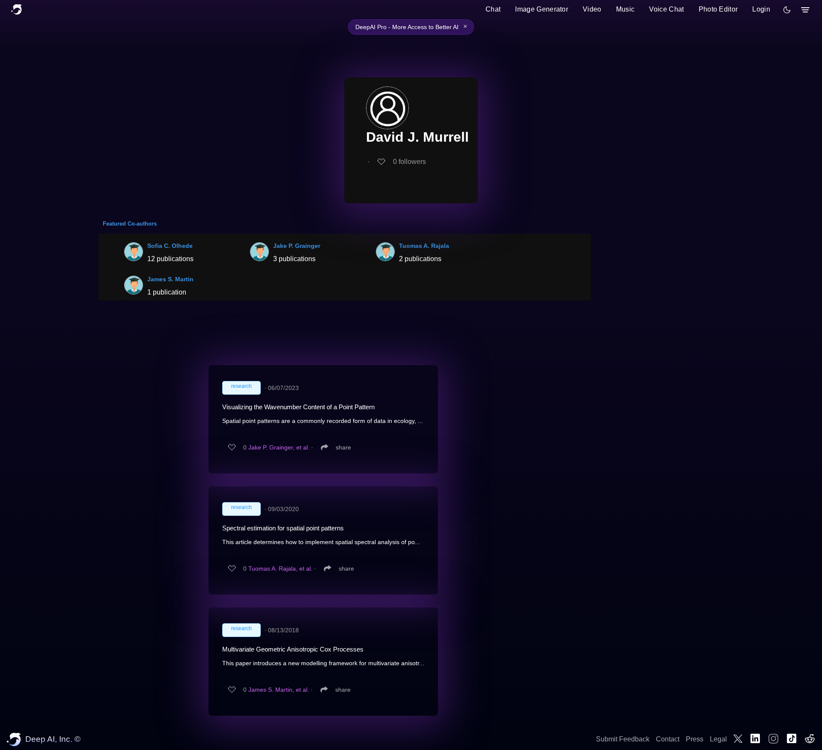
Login (761, 9)
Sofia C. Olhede (170, 245)
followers (409, 161)
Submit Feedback (622, 739)
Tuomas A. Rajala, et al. (280, 568)
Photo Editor (718, 9)
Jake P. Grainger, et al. (279, 447)
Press (694, 739)
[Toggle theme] (787, 10)
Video (592, 9)
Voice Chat (666, 9)
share (343, 447)
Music (625, 9)
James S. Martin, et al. (278, 689)
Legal (718, 739)
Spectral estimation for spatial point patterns (283, 528)
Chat (492, 9)
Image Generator (541, 9)
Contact (667, 739)
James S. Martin (170, 279)
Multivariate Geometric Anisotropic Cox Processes (292, 649)
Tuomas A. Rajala (424, 245)
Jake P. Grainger (296, 245)
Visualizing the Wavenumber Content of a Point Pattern (298, 407)
